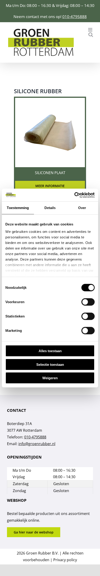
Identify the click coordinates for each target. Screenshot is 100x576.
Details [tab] (50, 208)
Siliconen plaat (50, 172)
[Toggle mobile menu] (90, 29)
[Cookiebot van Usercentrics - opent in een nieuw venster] (74, 195)
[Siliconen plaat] (50, 101)
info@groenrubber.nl (36, 443)
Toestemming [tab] (18, 208)
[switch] (88, 302)
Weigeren (50, 378)
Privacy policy (65, 559)
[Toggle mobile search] (90, 34)
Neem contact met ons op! (37, 16)
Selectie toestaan (50, 364)
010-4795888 (74, 16)
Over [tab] (82, 208)
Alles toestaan (50, 351)
